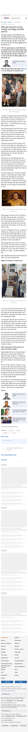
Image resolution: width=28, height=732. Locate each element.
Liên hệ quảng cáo (6, 710)
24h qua (3, 678)
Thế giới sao (18, 22)
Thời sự (3, 640)
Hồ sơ (16, 669)
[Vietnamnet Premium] (4, 638)
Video (16, 672)
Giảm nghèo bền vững (6, 663)
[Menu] (2, 18)
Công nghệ (17, 652)
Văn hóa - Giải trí (7, 22)
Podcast (17, 675)
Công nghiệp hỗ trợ (19, 660)
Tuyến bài (7, 682)
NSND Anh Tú (6, 433)
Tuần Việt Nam (5, 660)
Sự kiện (21, 682)
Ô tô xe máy (4, 655)
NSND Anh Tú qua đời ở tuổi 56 (19, 62)
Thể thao (17, 643)
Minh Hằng (11, 430)
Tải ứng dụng (5, 725)
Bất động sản (4, 658)
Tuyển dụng (23, 725)
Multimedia (4, 675)
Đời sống (3, 649)
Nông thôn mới (18, 663)
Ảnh (2, 672)
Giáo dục (3, 646)
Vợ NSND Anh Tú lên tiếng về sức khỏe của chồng (19, 410)
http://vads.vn (8, 720)
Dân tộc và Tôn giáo (6, 643)
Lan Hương (13, 433)
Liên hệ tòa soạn (5, 694)
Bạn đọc (17, 658)
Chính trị (17, 637)
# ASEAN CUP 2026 (15, 18)
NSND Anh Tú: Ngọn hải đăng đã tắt (19, 403)
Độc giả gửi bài (14, 725)
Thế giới (17, 646)
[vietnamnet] (7, 19)
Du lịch (16, 655)
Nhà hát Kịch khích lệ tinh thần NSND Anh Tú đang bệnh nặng (19, 420)
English (3, 669)
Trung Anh (18, 430)
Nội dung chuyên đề (20, 666)
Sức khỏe (3, 652)
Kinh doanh (18, 640)
